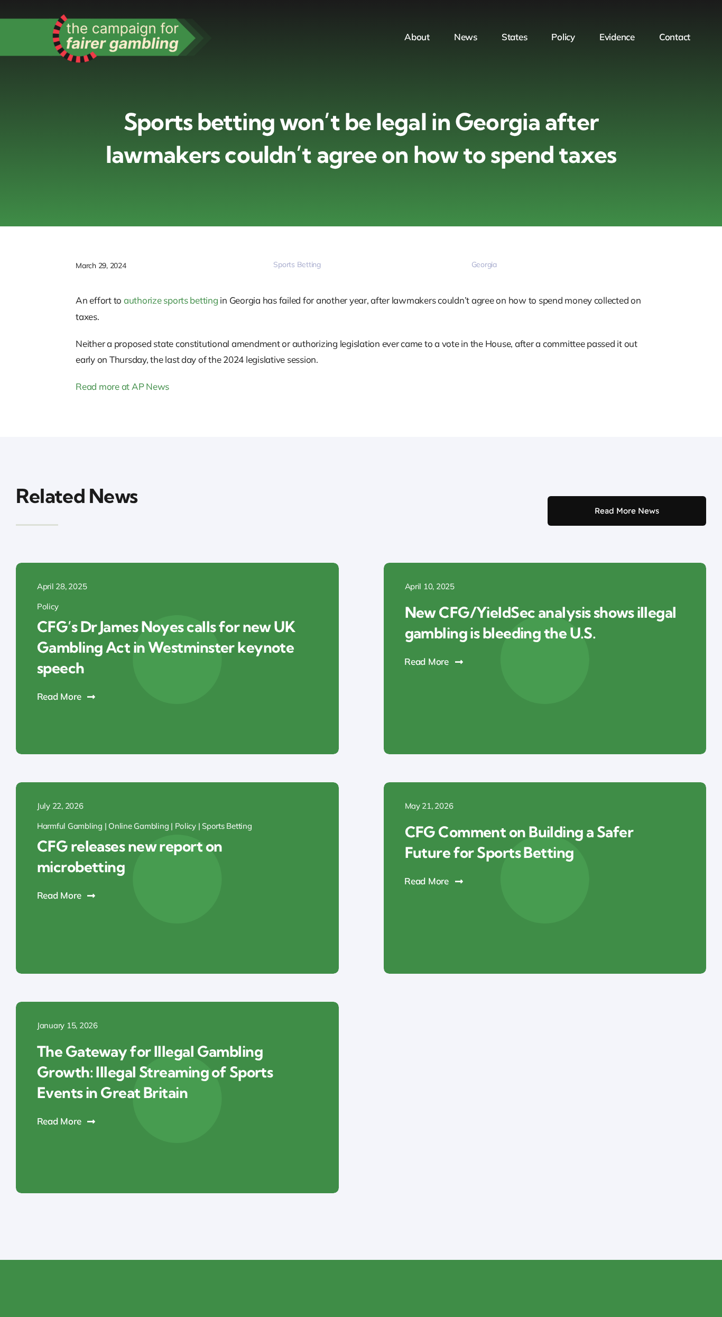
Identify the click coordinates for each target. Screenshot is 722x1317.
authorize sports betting (171, 300)
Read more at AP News (122, 386)
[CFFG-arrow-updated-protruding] (106, 15)
